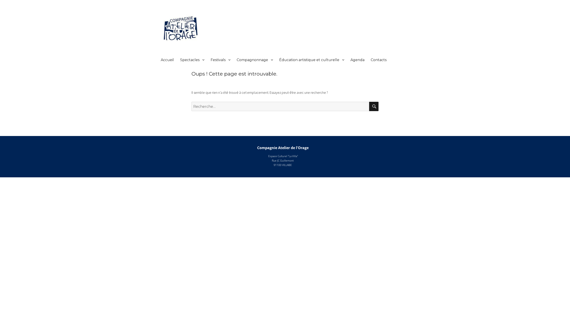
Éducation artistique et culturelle (309, 60)
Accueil (167, 60)
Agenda (357, 60)
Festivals (218, 60)
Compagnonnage (252, 60)
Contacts (379, 60)
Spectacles (190, 60)
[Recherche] (374, 106)
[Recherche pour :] (280, 106)
